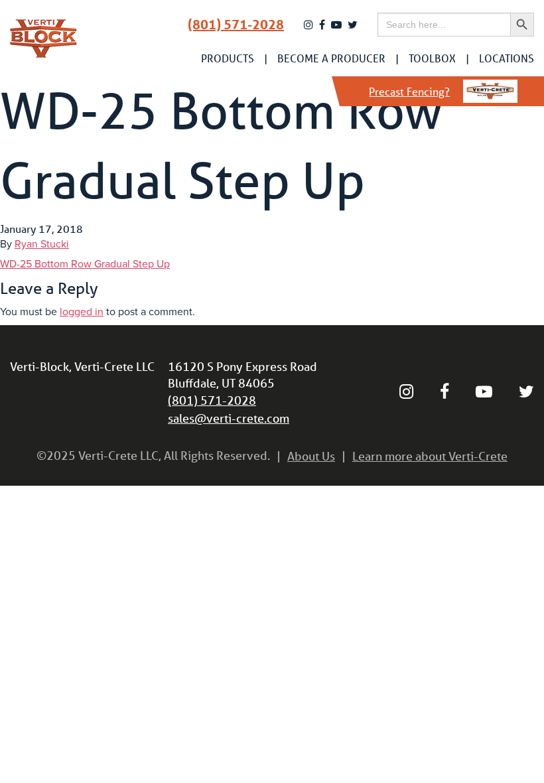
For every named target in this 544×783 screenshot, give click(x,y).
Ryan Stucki (42, 244)
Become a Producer (331, 58)
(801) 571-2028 (236, 25)
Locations (506, 58)
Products (227, 58)
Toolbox (432, 58)
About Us (311, 456)
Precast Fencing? (409, 91)
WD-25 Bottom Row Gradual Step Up (85, 264)
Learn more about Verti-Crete (430, 456)
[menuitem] (227, 58)
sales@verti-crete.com (228, 418)
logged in (81, 312)
